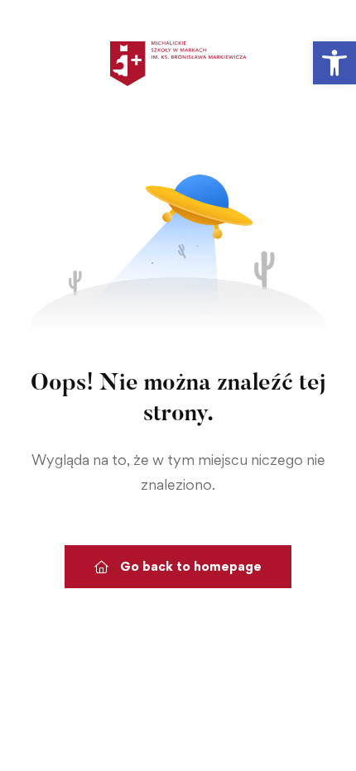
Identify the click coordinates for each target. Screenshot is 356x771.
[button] (334, 62)
